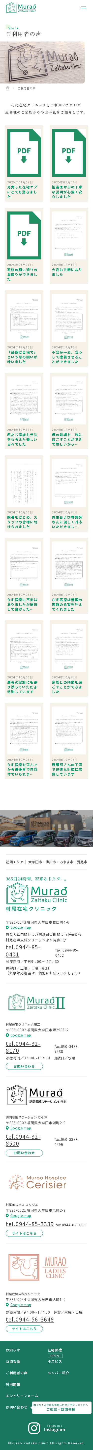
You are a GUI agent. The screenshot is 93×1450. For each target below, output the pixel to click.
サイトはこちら (24, 1233)
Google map (20, 927)
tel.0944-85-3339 (30, 1224)
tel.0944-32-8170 (23, 1047)
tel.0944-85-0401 (23, 951)
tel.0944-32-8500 (23, 1140)
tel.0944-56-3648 (30, 1319)
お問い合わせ (24, 1066)
